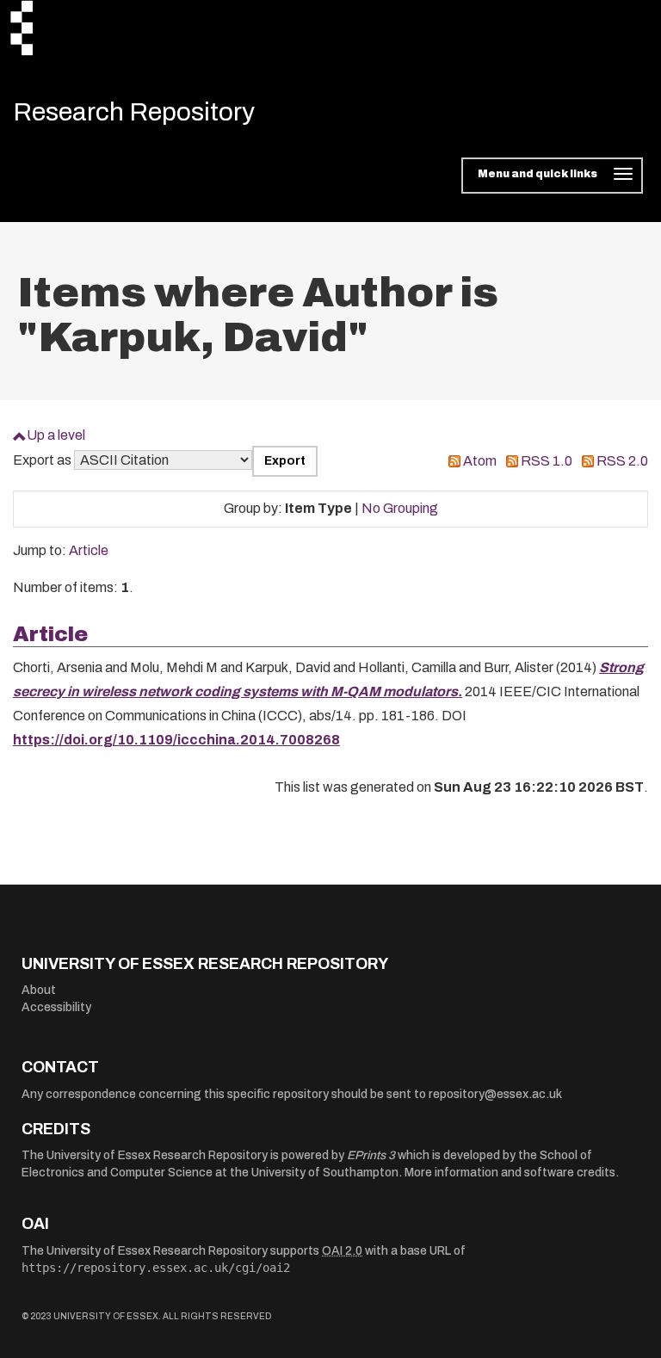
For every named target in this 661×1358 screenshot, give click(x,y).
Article (88, 550)
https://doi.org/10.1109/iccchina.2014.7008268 (176, 739)
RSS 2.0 (622, 461)
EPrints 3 (371, 1155)
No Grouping (399, 508)
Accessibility (56, 1007)
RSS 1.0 (546, 461)
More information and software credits (510, 1172)
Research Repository (134, 112)
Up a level (56, 435)
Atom (480, 461)
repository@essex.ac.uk (495, 1094)
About (39, 990)
